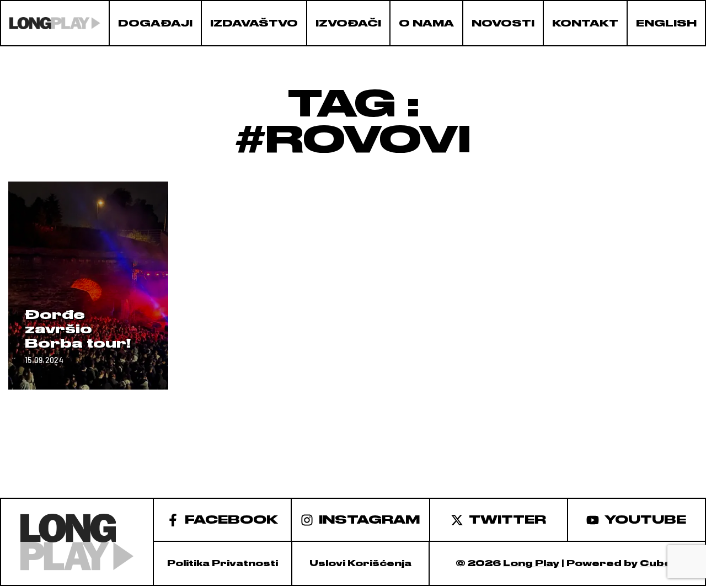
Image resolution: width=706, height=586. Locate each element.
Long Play (531, 563)
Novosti (503, 23)
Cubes (659, 563)
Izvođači (348, 23)
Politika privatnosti (222, 563)
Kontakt (585, 23)
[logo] (55, 23)
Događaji (155, 23)
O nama (426, 23)
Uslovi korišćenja (360, 563)
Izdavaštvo (254, 23)
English (666, 23)
